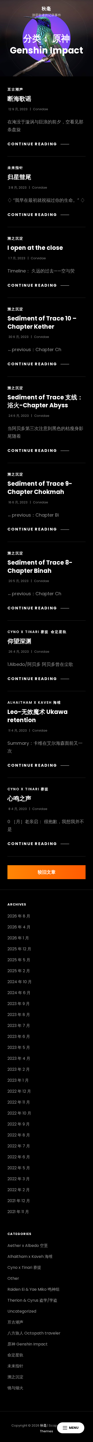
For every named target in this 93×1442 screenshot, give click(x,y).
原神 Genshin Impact (27, 1344)
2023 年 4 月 (18, 1058)
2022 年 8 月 (18, 1135)
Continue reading (34, 144)
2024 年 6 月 (19, 993)
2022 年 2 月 (18, 1190)
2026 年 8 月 (18, 916)
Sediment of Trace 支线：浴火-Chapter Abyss (45, 401)
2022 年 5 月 (18, 1168)
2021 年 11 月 (18, 1212)
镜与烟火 (15, 1388)
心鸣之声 (19, 798)
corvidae (40, 109)
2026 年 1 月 (18, 938)
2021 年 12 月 (18, 1201)
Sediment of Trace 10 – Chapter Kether (42, 322)
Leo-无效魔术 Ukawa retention (37, 716)
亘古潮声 (15, 89)
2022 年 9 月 (18, 1124)
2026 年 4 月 (19, 927)
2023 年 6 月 (18, 1036)
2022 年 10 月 (19, 1113)
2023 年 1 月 (18, 1080)
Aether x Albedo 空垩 (27, 1245)
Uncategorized (21, 1311)
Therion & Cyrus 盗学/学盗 (32, 1300)
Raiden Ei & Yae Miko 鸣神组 (33, 1289)
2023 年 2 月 (18, 1069)
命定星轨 (59, 631)
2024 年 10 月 (19, 982)
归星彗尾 (19, 177)
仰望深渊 (19, 641)
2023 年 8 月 (18, 1014)
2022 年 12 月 (19, 1091)
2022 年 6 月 (18, 1157)
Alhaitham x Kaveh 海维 (34, 702)
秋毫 (47, 8)
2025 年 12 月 (19, 949)
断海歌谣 (19, 99)
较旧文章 (47, 872)
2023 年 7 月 (18, 1025)
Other (13, 1278)
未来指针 (15, 167)
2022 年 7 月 (18, 1146)
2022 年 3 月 (18, 1179)
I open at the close (35, 248)
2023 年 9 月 (18, 1004)
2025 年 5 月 (18, 960)
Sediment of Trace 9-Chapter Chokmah (39, 488)
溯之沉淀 (15, 238)
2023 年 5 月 (18, 1047)
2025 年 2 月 (18, 971)
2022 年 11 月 (18, 1102)
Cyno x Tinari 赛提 (28, 631)
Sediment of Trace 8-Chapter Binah (39, 566)
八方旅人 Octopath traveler (34, 1333)
